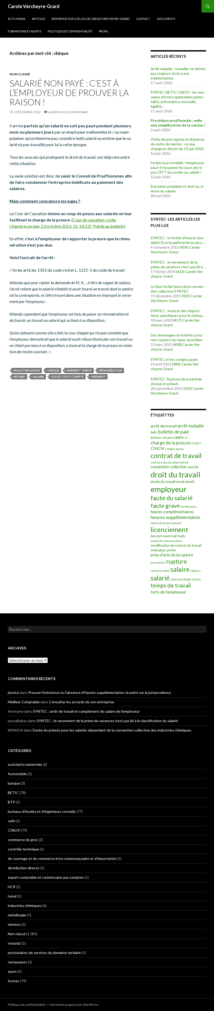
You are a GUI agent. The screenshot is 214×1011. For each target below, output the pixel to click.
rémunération (110, 370)
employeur (169, 489)
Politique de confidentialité (70, 31)
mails (181, 536)
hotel (12, 896)
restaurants (17, 962)
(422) (180, 271)
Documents (166, 18)
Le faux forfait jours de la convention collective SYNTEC (178, 288)
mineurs (14, 924)
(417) (177, 320)
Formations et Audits (24, 31)
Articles (38, 18)
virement (98, 376)
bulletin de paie (173, 432)
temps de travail (171, 585)
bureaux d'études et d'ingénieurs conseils (42, 811)
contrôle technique (23, 849)
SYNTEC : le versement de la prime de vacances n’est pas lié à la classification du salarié (178, 264)
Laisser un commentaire (68, 112)
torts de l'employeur (168, 591)
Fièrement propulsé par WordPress (74, 1005)
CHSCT (196, 443)
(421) (186, 296)
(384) (176, 364)
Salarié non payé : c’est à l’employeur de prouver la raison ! (69, 92)
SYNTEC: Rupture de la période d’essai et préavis (176, 381)
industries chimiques (24, 905)
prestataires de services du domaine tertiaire (44, 952)
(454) (184, 247)
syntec (196, 579)
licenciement (169, 529)
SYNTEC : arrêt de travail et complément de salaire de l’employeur (86, 711)
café (11, 821)
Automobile (17, 774)
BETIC (13, 792)
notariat (14, 943)
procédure (158, 562)
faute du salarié (172, 497)
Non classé (19, 74)
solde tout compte (67, 376)
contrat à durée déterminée (170, 462)
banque (14, 783)
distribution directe (23, 868)
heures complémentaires (172, 511)
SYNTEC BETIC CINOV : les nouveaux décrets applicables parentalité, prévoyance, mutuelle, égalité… (178, 99)
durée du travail (163, 481)
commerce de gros (23, 839)
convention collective (168, 467)
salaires (195, 570)
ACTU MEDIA (16, 18)
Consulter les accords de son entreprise (81, 702)
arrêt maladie (190, 426)
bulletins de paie (27, 370)
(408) (177, 344)
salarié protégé (180, 579)
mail (173, 536)
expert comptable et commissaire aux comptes (46, 877)
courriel (192, 467)
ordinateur (158, 550)
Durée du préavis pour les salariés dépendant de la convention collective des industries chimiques (112, 730)
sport (12, 971)
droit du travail (175, 474)
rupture (176, 561)
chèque (53, 370)
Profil (104, 31)
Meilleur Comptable (24, 702)
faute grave (165, 505)
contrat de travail (176, 455)
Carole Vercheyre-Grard (34, 6)
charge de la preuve (171, 442)
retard (19, 376)
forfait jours (189, 506)
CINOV (157, 448)
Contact (143, 18)
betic (154, 432)
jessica (13, 692)
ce (186, 437)
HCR (11, 886)
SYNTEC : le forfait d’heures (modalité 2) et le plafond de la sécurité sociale (178, 240)
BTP (11, 802)
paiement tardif (79, 370)
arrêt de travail (164, 426)
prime (171, 550)
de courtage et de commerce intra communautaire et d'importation (62, 858)
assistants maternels (25, 764)
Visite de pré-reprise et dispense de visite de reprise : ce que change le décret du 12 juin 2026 (177, 144)
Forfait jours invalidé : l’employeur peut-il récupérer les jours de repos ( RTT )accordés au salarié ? (177, 167)
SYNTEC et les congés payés (174, 359)
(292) (187, 388)
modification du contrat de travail (176, 545)
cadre (178, 437)
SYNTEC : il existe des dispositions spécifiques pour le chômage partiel (178, 313)
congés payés (174, 448)
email (180, 482)
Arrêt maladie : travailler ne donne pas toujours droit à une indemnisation (178, 73)
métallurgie (17, 915)
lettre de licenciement (166, 523)
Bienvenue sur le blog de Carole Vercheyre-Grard (90, 18)
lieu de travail (160, 536)
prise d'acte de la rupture (172, 554)
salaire (38, 376)
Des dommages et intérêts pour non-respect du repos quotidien (177, 337)
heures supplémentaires (175, 517)
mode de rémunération (166, 540)
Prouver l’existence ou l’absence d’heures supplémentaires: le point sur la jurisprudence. (99, 692)
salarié (160, 578)
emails (190, 481)
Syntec (13, 981)
